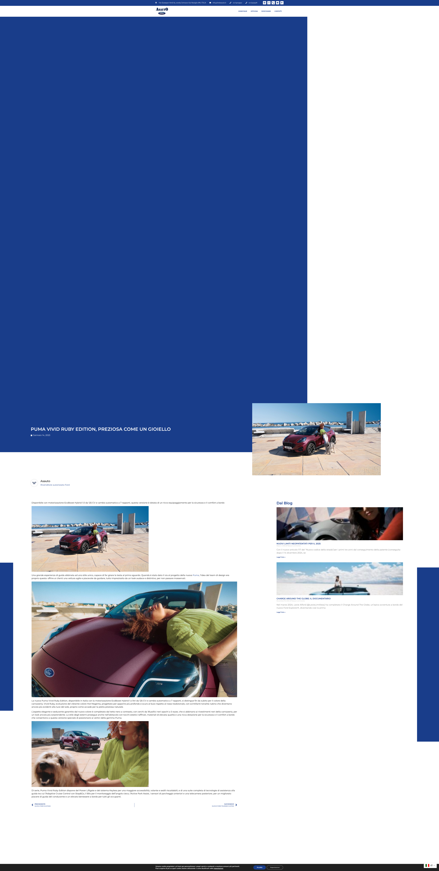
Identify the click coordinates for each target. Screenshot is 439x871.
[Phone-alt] (273, 2)
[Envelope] (277, 2)
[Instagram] (268, 2)
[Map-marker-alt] (282, 2)
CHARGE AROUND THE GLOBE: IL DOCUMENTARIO (304, 598)
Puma (196, 575)
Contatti (278, 11)
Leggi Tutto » (281, 557)
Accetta (259, 867)
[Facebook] (264, 2)
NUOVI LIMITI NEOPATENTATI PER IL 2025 (299, 543)
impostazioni (218, 868)
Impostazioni (275, 867)
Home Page (242, 11)
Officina (254, 11)
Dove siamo (266, 11)
